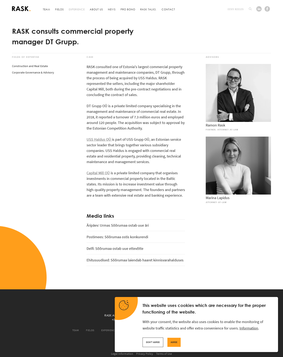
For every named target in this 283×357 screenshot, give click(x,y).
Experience (77, 9)
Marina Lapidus (218, 197)
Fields (59, 9)
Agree (174, 342)
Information (248, 328)
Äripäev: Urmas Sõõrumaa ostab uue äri (118, 225)
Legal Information (122, 354)
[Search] (250, 8)
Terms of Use (164, 354)
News (112, 9)
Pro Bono (128, 9)
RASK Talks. (148, 9)
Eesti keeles (236, 9)
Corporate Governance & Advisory (33, 72)
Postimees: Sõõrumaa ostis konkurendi (117, 236)
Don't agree (153, 342)
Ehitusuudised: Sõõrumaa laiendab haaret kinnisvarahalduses (135, 260)
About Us (96, 9)
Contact (168, 9)
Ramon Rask (215, 125)
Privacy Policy (144, 354)
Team (46, 9)
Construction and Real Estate (30, 66)
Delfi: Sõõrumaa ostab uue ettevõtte (115, 248)
